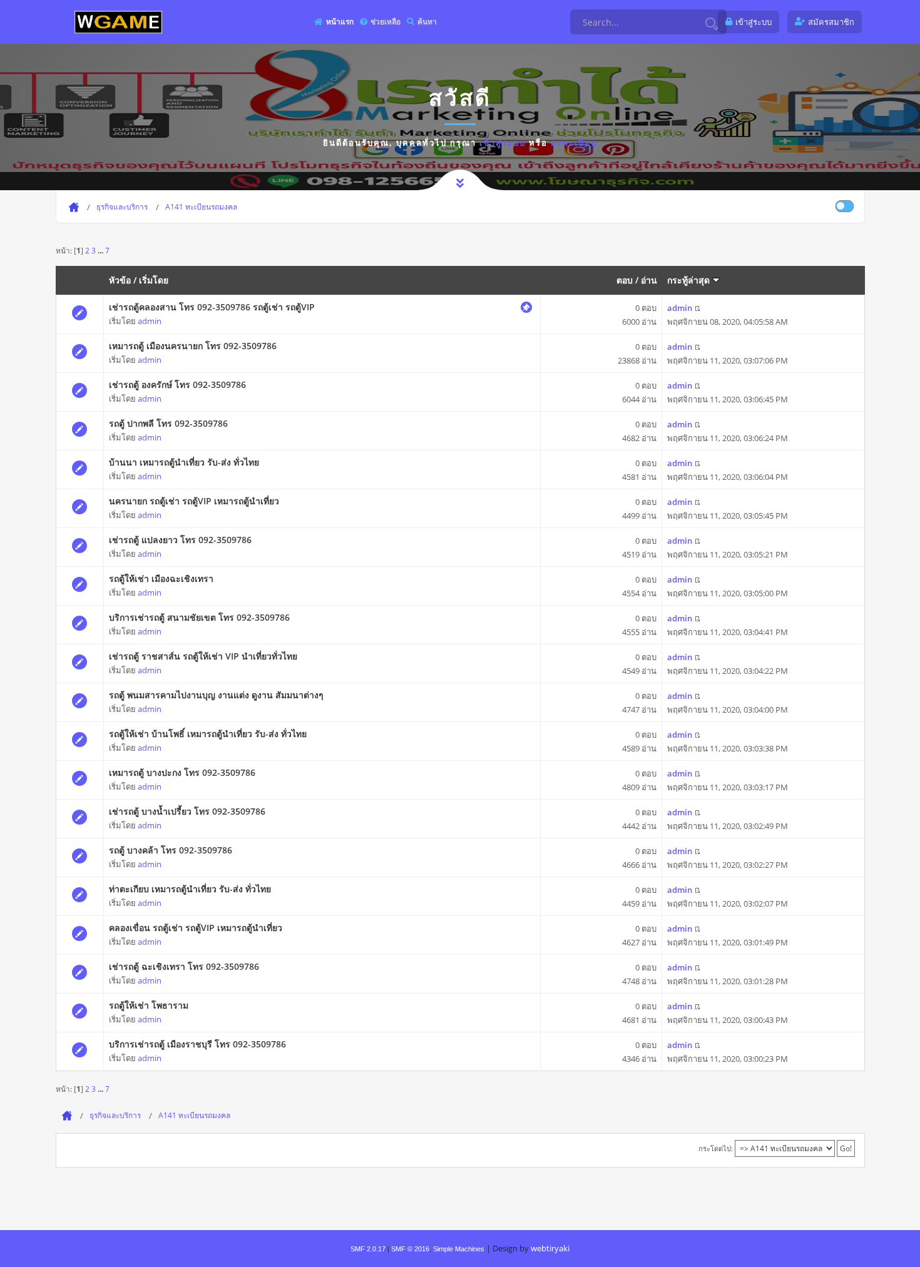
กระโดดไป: (715, 1148)
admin (149, 321)
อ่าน (649, 280)
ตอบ (624, 280)
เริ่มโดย (153, 280)
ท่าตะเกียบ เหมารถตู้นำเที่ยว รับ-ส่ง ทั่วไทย (190, 889)
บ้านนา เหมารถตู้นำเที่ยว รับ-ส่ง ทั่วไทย (184, 462)
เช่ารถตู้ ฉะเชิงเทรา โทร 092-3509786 (184, 966)
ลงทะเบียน (574, 142)
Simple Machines (458, 1249)
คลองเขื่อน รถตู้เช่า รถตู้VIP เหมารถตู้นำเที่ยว (195, 928)
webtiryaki (550, 1248)
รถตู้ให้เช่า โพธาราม (148, 1005)
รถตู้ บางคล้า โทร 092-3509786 (170, 850)
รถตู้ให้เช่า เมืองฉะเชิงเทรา (161, 578)
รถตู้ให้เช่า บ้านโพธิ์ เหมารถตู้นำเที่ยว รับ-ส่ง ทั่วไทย (208, 734)
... (101, 250)
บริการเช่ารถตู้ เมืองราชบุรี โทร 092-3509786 (197, 1044)
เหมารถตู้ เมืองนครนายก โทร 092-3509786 (193, 346)
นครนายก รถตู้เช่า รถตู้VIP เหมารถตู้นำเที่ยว (194, 501)
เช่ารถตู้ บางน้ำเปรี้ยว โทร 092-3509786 (187, 811)
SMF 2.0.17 (368, 1249)
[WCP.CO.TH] (118, 21)
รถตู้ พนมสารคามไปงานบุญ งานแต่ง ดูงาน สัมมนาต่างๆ (216, 695)
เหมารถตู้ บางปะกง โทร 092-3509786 (182, 772)
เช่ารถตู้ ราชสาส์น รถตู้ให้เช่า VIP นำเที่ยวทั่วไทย (203, 656)
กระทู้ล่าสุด (689, 280)
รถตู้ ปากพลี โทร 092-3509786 (168, 423)
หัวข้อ (120, 280)
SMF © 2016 (410, 1249)
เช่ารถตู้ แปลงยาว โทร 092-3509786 (180, 540)
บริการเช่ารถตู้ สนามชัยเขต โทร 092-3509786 (199, 617)
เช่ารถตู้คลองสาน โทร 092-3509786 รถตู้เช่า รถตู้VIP (212, 307)
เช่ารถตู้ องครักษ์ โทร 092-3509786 (177, 384)
